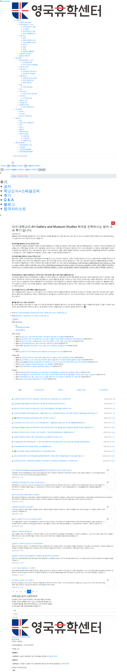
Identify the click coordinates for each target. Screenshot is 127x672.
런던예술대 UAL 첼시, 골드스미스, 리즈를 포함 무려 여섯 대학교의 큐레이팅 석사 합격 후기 (51, 377)
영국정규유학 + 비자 (26, 60)
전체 (20, 390)
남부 (24, 47)
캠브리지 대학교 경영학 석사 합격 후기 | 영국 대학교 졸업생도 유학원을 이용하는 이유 (42, 408)
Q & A (21, 127)
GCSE (21, 111)
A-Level (22, 114)
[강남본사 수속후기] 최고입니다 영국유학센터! (27, 543)
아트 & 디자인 (24, 67)
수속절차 (26, 29)
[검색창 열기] (12, 162)
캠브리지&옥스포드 (29, 40)
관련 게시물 (16, 334)
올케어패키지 (27, 82)
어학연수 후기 (81, 390)
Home (14, 176)
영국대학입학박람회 (26, 151)
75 (33, 592)
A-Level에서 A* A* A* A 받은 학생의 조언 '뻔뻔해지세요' (32, 446)
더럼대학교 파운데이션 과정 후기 (23, 507)
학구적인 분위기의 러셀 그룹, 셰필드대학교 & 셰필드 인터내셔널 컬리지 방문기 (48, 357)
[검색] (13, 159)
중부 (24, 49)
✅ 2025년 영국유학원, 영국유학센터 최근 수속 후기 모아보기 (35, 418)
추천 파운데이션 (28, 80)
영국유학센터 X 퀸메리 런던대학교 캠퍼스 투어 (37, 366)
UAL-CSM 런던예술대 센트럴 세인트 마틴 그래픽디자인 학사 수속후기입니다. (41, 313)
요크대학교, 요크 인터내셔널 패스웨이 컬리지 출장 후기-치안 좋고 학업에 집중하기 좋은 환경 (53, 360)
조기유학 (19, 109)
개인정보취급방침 (25, 149)
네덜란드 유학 (24, 105)
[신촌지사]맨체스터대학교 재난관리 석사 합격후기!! (37, 364)
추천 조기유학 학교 (25, 116)
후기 (20, 125)
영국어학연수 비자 (29, 31)
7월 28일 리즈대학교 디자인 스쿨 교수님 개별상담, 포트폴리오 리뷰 (46, 345)
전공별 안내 (23, 102)
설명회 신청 (27, 140)
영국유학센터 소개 (25, 145)
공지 (20, 120)
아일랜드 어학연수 (25, 53)
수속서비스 (23, 69)
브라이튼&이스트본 (29, 42)
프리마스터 (23, 91)
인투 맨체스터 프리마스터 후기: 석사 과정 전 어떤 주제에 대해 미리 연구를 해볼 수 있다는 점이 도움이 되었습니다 (58, 374)
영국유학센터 (20, 143)
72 (21, 592)
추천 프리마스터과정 (30, 94)
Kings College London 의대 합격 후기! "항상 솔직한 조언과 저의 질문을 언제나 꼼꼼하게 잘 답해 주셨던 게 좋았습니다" (54, 427)
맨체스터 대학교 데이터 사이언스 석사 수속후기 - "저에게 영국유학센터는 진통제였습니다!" (44, 432)
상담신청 (26, 136)
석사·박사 (22, 96)
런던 (24, 38)
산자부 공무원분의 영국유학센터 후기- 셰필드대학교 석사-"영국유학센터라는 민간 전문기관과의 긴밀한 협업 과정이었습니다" (56, 413)
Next (13, 316)
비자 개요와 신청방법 (30, 65)
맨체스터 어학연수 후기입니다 (22, 531)
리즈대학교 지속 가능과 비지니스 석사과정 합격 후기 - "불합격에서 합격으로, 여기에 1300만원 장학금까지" (49, 423)
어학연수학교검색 (25, 22)
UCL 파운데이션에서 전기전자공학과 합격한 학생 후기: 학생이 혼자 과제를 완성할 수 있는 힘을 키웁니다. (49, 456)
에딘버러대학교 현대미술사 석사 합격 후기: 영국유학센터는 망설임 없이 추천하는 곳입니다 (50, 372)
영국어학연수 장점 (29, 27)
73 (25, 592)
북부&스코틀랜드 (28, 51)
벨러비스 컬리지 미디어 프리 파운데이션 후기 (27, 519)
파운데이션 (23, 76)
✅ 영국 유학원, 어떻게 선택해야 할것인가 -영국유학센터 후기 (34, 451)
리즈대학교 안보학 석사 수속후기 (23, 580)
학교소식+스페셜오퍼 (26, 123)
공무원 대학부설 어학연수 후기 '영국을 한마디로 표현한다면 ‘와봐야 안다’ (38, 437)
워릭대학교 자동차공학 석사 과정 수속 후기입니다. (32, 316)
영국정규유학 (27, 62)
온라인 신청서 (24, 134)
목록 (16, 319)
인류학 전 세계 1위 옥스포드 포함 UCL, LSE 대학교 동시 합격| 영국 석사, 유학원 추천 (42, 399)
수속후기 (60, 390)
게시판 (18, 118)
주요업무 (22, 147)
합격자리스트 (23, 131)
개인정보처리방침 (24, 637)
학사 (20, 89)
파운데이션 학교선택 (30, 78)
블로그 (21, 129)
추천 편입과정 (27, 87)
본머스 (25, 45)
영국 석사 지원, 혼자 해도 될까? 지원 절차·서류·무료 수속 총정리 (43, 337)
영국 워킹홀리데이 (29, 33)
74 (29, 592)
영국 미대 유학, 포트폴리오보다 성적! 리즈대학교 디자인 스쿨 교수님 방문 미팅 (48, 341)
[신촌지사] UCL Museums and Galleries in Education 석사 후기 (42, 351)
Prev (13, 313)
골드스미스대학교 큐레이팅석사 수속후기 (34, 379)
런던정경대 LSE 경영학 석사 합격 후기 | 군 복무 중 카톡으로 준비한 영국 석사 (39, 404)
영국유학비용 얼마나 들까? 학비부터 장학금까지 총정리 (40, 343)
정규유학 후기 (39, 390)
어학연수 (19, 20)
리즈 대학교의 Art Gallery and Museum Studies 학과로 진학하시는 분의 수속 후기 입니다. (42, 470)
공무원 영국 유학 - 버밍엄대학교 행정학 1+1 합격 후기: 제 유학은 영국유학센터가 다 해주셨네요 (46, 461)
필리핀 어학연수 (24, 56)
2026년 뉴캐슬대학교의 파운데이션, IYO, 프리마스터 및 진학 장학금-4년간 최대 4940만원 (58, 362)
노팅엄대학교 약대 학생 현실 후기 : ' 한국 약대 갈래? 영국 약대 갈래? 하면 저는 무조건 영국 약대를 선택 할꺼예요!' (52, 442)
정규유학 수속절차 (29, 73)
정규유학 (19, 58)
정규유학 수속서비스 (30, 71)
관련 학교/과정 (17, 322)
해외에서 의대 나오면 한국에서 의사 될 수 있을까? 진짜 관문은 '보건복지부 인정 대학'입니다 (53, 339)
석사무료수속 (27, 98)
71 (17, 592)
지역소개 (22, 36)
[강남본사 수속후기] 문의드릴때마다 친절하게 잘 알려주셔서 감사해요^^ (36, 556)
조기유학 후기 (103, 390)
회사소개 (15, 637)
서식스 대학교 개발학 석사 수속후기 (24, 568)
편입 (20, 85)
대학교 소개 (23, 100)
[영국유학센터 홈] (5, 1)
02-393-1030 (64, 664)
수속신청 (26, 138)
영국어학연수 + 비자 (26, 24)
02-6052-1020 (52, 656)
